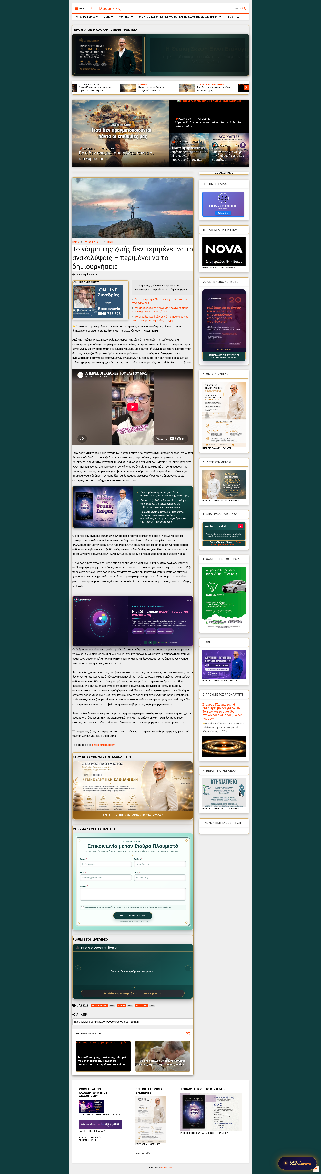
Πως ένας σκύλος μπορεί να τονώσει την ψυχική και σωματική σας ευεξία (161, 1062)
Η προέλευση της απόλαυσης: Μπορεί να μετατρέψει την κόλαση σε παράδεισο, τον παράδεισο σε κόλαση (102, 1061)
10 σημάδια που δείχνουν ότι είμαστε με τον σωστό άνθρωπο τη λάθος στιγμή (160, 318)
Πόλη (137, 873)
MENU (106, 17)
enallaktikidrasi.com (103, 744)
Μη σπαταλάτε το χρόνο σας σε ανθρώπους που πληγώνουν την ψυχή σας (160, 309)
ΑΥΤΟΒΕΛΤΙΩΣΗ (93, 242)
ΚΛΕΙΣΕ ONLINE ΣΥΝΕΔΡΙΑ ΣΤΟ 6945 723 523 (132, 815)
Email (83, 873)
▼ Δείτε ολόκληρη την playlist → (226, 543)
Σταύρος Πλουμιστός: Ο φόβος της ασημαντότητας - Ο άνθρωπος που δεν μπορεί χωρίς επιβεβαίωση (226, 86)
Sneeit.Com (166, 1168)
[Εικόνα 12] (231, 349)
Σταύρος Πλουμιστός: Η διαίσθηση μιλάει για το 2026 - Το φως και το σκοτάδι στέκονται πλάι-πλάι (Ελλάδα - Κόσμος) (223, 711)
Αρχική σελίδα (143, 1153)
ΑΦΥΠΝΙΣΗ (124, 17)
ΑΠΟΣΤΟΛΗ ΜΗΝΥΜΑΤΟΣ (133, 916)
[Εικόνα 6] (222, 349)
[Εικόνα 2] (217, 349)
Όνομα (83, 859)
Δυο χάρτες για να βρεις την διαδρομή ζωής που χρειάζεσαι (166, 88)
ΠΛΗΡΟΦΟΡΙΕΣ (86, 17)
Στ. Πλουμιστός (106, 8)
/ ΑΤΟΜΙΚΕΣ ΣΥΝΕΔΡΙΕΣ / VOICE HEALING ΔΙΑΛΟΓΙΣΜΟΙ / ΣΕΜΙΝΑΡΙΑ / (180, 17)
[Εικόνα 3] (218, 349)
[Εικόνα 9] (226, 349)
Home (75, 242)
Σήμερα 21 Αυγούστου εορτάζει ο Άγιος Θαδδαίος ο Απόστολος (208, 124)
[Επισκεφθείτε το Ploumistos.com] (109, 55)
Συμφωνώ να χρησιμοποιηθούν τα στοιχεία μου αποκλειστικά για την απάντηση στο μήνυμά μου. (128, 907)
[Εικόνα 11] (229, 349)
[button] (224, 320)
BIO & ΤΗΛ (233, 17)
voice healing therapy (161, 84)
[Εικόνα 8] (225, 349)
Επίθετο (138, 859)
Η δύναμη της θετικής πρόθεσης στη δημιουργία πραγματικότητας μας (109, 87)
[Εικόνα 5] (221, 349)
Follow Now (223, 213)
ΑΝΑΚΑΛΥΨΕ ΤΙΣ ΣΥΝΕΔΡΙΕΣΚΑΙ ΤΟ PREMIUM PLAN (224, 356)
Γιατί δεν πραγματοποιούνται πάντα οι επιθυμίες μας (116, 155)
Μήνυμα (84, 886)
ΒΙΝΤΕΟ (111, 242)
